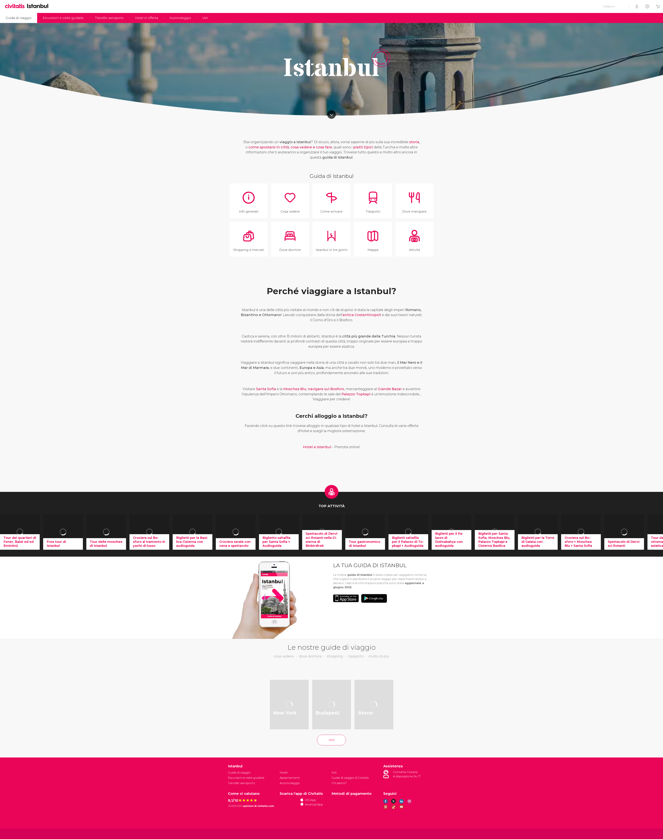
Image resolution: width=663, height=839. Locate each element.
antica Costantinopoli (362, 315)
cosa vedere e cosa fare (311, 147)
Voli (205, 18)
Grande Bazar (390, 389)
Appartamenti (290, 777)
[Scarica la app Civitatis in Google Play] (374, 598)
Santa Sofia (266, 389)
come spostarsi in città (268, 147)
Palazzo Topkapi (356, 394)
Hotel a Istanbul (317, 447)
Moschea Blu (294, 389)
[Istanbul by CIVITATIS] (16, 6)
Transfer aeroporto (109, 18)
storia (414, 142)
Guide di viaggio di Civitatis (350, 777)
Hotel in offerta (146, 18)
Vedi (331, 740)
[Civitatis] (236, 833)
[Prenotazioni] (637, 6)
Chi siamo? (339, 783)
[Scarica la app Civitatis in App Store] (346, 598)
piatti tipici (363, 147)
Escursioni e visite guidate (63, 18)
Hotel (284, 772)
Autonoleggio (180, 18)
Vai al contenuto (331, 114)
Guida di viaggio (18, 18)
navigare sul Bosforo (326, 389)
